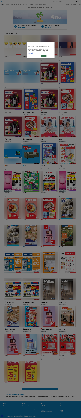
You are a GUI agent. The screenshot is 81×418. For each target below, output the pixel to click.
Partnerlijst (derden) (30, 53)
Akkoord (44, 56)
